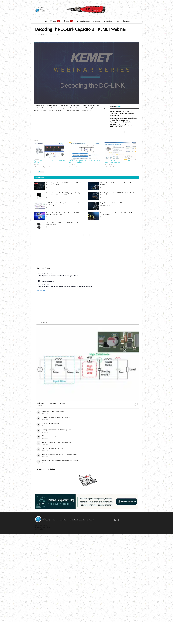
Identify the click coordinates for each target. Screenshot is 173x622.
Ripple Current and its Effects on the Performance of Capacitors (60, 460)
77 (109, 205)
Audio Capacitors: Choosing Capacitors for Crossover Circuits (59, 454)
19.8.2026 (49, 197)
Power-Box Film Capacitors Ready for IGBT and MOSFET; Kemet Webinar (118, 162)
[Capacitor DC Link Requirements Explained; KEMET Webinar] (50, 151)
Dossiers (97, 21)
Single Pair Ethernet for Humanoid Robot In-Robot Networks (118, 203)
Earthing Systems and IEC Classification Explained (56, 430)
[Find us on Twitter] (118, 520)
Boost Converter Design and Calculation (53, 411)
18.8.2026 (49, 207)
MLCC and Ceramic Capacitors (50, 423)
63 (109, 217)
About (92, 520)
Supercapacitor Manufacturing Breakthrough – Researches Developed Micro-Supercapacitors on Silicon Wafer (124, 120)
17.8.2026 (103, 205)
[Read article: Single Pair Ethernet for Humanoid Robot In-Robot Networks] (93, 206)
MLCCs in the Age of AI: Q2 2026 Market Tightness (56, 442)
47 (109, 197)
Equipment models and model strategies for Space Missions (60, 276)
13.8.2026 (103, 217)
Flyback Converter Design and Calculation (54, 436)
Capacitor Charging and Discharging (52, 448)
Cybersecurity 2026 (48, 281)
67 (55, 227)
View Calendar (40, 290)
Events (127, 21)
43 (55, 197)
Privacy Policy (62, 520)
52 (109, 187)
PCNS (117, 21)
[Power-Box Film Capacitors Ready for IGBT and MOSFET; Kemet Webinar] (121, 151)
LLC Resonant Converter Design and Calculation (55, 417)
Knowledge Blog (85, 21)
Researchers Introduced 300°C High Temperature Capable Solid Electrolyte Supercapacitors (122, 113)
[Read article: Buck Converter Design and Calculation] (87, 364)
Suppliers (109, 21)
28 (55, 207)
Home (45, 21)
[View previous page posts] (123, 132)
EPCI (37, 525)
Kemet (41, 172)
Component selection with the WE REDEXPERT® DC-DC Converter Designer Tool (67, 286)
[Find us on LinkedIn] (115, 520)
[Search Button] (136, 9)
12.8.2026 (49, 227)
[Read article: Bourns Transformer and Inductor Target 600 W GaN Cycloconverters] (93, 216)
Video (69, 21)
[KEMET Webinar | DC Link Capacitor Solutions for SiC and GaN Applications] (86, 151)
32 (55, 217)
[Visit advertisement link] (86, 501)
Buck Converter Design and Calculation (50, 403)
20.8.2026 (49, 187)
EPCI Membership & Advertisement (78, 520)
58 (55, 187)
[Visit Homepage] (86, 9)
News (56, 21)
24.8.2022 (37, 35)
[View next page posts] (126, 132)
